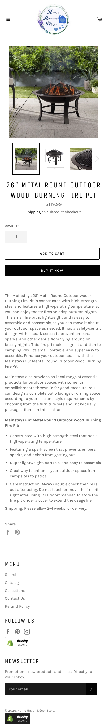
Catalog (12, 582)
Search (11, 574)
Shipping (33, 212)
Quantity (12, 225)
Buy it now (52, 270)
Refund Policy (17, 606)
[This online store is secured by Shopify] (51, 643)
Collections (15, 590)
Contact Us (15, 598)
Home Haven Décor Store (35, 710)
